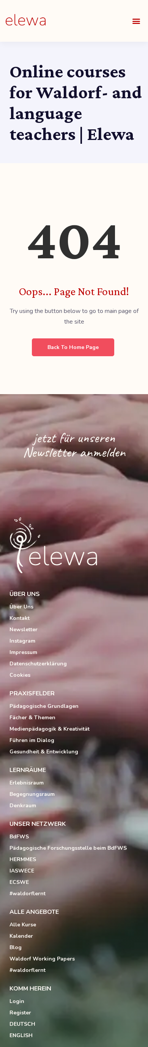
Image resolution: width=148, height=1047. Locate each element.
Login (16, 1001)
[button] (136, 21)
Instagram (22, 641)
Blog (15, 947)
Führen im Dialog (31, 740)
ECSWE (19, 882)
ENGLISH (21, 1035)
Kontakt (19, 618)
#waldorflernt (27, 893)
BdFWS (19, 836)
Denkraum (22, 805)
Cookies (19, 675)
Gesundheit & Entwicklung (43, 751)
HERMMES (22, 859)
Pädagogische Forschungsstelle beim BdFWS (68, 848)
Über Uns (21, 606)
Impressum (23, 652)
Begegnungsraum (32, 794)
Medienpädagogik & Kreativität (49, 729)
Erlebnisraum (26, 782)
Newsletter (23, 629)
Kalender (21, 936)
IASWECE (21, 870)
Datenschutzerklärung (38, 663)
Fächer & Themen (32, 717)
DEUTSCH (22, 1024)
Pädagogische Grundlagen (44, 706)
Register (20, 1012)
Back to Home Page (73, 347)
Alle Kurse (22, 924)
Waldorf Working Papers (42, 958)
